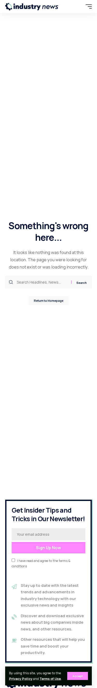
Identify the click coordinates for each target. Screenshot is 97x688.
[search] (77, 6)
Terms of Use (50, 679)
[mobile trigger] (87, 6)
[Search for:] (42, 282)
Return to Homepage (48, 300)
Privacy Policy (20, 679)
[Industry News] (31, 6)
